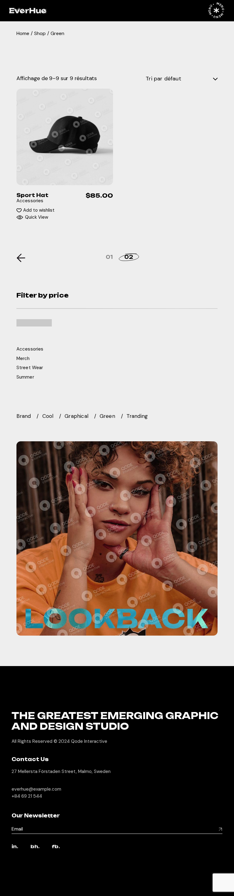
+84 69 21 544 (27, 796)
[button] (35, 210)
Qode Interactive (89, 741)
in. (15, 846)
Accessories (30, 201)
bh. (35, 846)
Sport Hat (32, 195)
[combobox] (182, 78)
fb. (56, 846)
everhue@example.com (36, 789)
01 (109, 257)
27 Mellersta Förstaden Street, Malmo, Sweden (61, 771)
